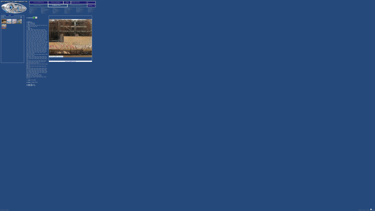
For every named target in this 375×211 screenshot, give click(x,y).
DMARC (7, 210)
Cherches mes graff (75, 2)
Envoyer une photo (55, 2)
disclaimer (2, 210)
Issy (34, 84)
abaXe (373, 210)
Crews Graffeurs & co (38, 2)
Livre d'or (67, 2)
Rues (34, 85)
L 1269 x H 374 (34, 82)
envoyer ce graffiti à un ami (70, 61)
